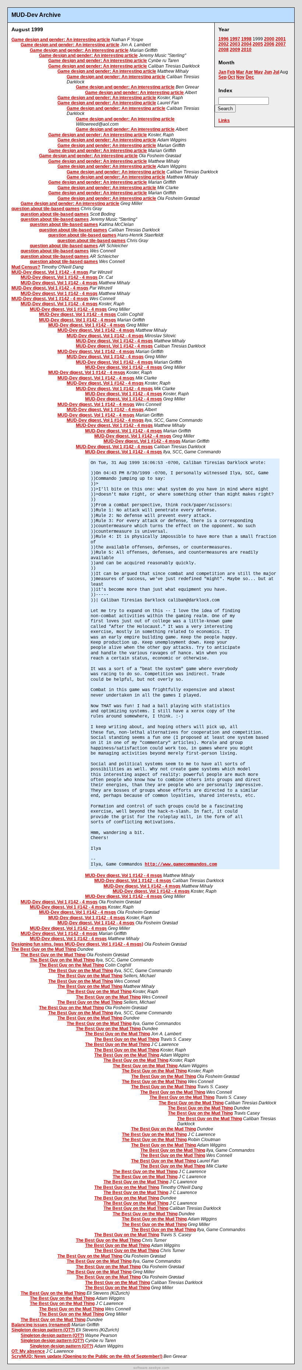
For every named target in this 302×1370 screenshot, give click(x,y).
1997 (235, 39)
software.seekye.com (151, 1368)
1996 (223, 39)
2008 (223, 49)
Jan (222, 72)
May (258, 72)
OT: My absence (28, 1351)
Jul (276, 72)
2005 (258, 44)
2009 (235, 49)
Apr (249, 72)
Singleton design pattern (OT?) (43, 1330)
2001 (280, 39)
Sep (222, 77)
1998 (246, 39)
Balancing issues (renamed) (40, 1324)
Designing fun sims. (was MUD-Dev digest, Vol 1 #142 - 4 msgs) (77, 944)
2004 (246, 44)
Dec (250, 77)
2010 (246, 49)
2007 (280, 44)
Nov (240, 77)
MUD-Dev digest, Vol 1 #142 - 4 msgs (49, 272)
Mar (240, 72)
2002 (223, 44)
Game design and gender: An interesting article (60, 39)
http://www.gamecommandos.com (181, 864)
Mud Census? (25, 267)
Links (224, 120)
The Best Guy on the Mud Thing (43, 949)
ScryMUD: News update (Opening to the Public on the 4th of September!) (86, 1356)
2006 (269, 44)
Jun (268, 72)
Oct (231, 77)
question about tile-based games (45, 208)
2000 (269, 39)
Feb (231, 72)
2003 (235, 44)
